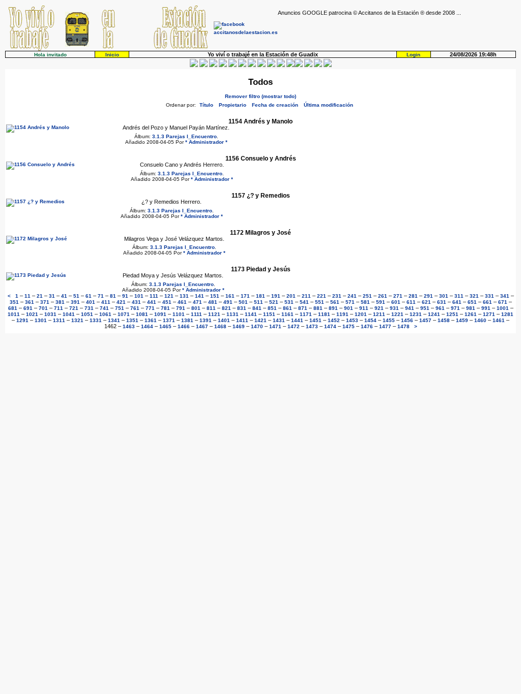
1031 (50, 314)
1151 (269, 314)
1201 (361, 314)
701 (43, 308)
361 (29, 302)
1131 (232, 314)
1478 (403, 326)
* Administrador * (206, 142)
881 (318, 308)
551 (319, 302)
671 (502, 302)
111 (154, 296)
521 (273, 302)
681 (12, 308)
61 (88, 296)
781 (165, 308)
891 (333, 308)
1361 (150, 320)
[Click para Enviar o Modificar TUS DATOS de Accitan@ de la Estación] (194, 65)
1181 (324, 314)
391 (75, 302)
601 (395, 302)
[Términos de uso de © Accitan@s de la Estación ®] (318, 65)
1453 (352, 320)
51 (76, 296)
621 (426, 302)
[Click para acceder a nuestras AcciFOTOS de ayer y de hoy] (203, 65)
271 (397, 296)
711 (58, 308)
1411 (242, 320)
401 (90, 302)
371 (44, 302)
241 (352, 296)
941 (409, 308)
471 (197, 302)
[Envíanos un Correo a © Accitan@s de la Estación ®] (308, 65)
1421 (260, 320)
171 (245, 296)
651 (472, 302)
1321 (77, 320)
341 (504, 296)
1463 (129, 326)
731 (89, 308)
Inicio (112, 54)
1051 (87, 314)
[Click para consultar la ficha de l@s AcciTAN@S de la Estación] (223, 65)
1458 (444, 320)
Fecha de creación (275, 105)
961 (440, 308)
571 (350, 302)
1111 (196, 314)
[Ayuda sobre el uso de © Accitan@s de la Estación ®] (290, 65)
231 (336, 296)
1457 (425, 320)
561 (334, 302)
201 (291, 296)
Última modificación (328, 105)
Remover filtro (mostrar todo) (260, 96)
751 (119, 308)
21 (40, 296)
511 (258, 302)
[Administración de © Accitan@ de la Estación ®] (328, 65)
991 (485, 308)
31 (52, 296)
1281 (507, 314)
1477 (385, 326)
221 (321, 296)
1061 (105, 314)
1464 (147, 326)
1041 (69, 314)
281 (413, 296)
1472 (293, 326)
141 (199, 296)
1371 (169, 320)
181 (260, 296)
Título (206, 105)
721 (73, 308)
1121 (214, 314)
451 (166, 302)
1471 (275, 326)
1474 (330, 326)
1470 (257, 326)
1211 (379, 314)
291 (428, 296)
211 (306, 296)
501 (243, 302)
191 (275, 296)
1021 (32, 314)
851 (272, 308)
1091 (160, 314)
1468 (220, 326)
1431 (279, 320)
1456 (407, 320)
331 (489, 296)
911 (363, 308)
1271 (489, 314)
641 (456, 302)
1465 (165, 326)
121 (168, 296)
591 (380, 302)
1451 (315, 320)
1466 (184, 326)
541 (304, 302)
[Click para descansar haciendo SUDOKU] (242, 65)
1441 (297, 320)
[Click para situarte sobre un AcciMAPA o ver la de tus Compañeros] (232, 65)
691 (28, 308)
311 (459, 296)
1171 (306, 314)
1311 (59, 320)
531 (289, 302)
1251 (452, 314)
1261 (471, 314)
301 (443, 296)
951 (424, 308)
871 (302, 308)
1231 (416, 314)
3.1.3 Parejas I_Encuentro (184, 136)
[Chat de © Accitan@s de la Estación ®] (299, 65)
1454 (370, 320)
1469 (239, 326)
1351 (132, 320)
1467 (202, 326)
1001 (503, 308)
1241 (434, 314)
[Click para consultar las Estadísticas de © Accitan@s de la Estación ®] (252, 65)
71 (101, 296)
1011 (14, 314)
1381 (187, 320)
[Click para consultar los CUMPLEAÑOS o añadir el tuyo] (213, 65)
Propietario (232, 105)
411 (105, 302)
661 (487, 302)
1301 (41, 320)
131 (184, 296)
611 (411, 302)
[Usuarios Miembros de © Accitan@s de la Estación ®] (281, 65)
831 (241, 308)
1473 (312, 326)
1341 (114, 320)
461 (182, 302)
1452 (334, 320)
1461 (499, 320)
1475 (348, 326)
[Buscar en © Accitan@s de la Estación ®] (261, 65)
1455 (389, 320)
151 (214, 296)
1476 (367, 326)
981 (470, 308)
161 (230, 296)
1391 (205, 320)
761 (134, 308)
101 (138, 296)
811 (211, 308)
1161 (287, 314)
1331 (96, 320)
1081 (142, 314)
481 (212, 302)
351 (14, 302)
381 (60, 302)
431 (136, 302)
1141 (251, 314)
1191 (342, 314)
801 (195, 308)
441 (151, 302)
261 (382, 296)
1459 (462, 320)
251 (367, 296)
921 (379, 308)
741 (104, 308)
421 (121, 302)
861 (287, 308)
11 (27, 296)
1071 (124, 314)
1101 (178, 314)
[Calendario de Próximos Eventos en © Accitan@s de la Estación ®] (271, 65)
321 (474, 296)
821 (226, 308)
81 (113, 296)
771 (150, 308)
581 (365, 302)
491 (228, 302)
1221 (397, 314)
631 (441, 302)
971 (455, 308)
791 (180, 308)
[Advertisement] (397, 31)
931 (394, 308)
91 (125, 296)
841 (257, 308)
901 (348, 308)
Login (413, 54)
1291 (22, 320)
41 (64, 296)
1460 (480, 320)
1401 (224, 320)
